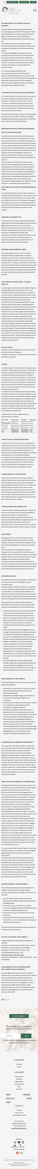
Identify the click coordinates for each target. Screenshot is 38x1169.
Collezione (19, 1079)
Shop (33, 2)
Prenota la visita (12, 2)
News (8, 1094)
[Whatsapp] (8, 999)
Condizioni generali (16, 1159)
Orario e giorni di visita (19, 1115)
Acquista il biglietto (19, 1016)
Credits (32, 1159)
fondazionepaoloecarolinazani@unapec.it (12, 955)
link (14, 357)
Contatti (19, 1110)
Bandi (29, 1098)
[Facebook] (3, 999)
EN (4, 2)
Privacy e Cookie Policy (25, 1159)
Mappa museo (19, 1081)
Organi (19, 1067)
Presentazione (19, 1076)
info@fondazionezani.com (19, 1128)
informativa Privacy (22, 1040)
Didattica (10, 1098)
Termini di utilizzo (7, 1159)
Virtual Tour (24, 2)
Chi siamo (19, 1064)
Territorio (19, 1089)
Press (8, 1102)
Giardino (26, 1094)
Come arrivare (19, 1112)
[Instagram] (5, 999)
